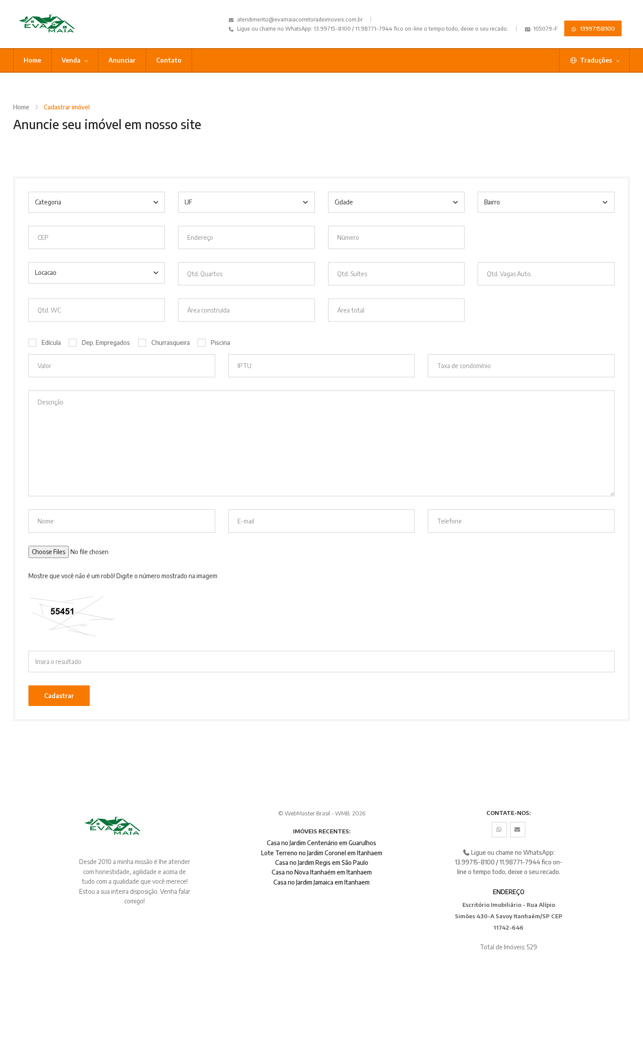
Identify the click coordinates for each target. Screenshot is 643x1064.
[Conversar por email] (517, 829)
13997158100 (597, 28)
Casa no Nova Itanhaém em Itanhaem (322, 872)
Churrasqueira (170, 342)
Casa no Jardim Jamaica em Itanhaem (321, 882)
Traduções (596, 60)
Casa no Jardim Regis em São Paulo (321, 862)
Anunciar (122, 60)
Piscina (220, 342)
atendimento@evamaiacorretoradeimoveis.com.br (300, 19)
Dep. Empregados (106, 342)
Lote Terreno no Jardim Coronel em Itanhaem (321, 853)
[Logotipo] (59, 24)
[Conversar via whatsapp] (499, 829)
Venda (72, 60)
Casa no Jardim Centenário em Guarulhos (321, 842)
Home (32, 60)
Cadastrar (59, 695)
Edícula (51, 342)
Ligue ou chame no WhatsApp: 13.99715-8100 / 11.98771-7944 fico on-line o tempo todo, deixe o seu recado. (372, 28)
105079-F (545, 28)
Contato (169, 60)
